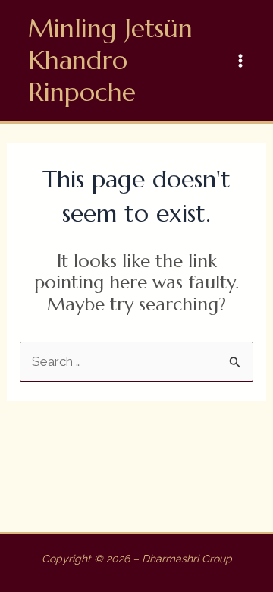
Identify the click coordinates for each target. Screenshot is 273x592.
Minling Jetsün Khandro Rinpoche (110, 60)
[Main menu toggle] (241, 60)
